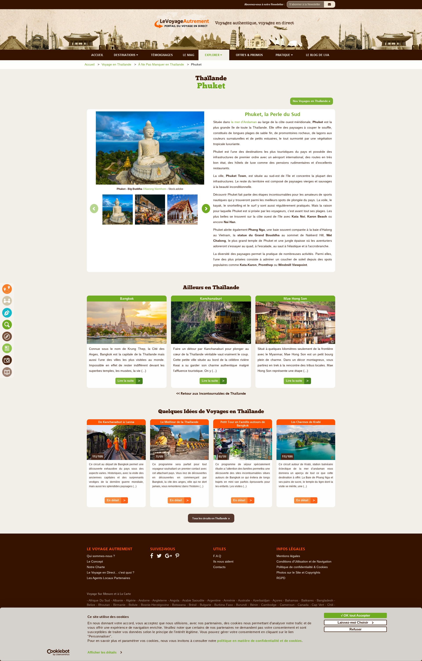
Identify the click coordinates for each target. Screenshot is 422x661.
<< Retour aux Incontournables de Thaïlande (211, 393)
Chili (330, 605)
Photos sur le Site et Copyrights (298, 572)
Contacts (219, 567)
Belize (91, 605)
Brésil (192, 605)
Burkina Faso (223, 605)
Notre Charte (96, 567)
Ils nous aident (223, 561)
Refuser (355, 629)
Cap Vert (318, 605)
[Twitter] (160, 556)
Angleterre (159, 600)
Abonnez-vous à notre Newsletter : (265, 4)
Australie (244, 600)
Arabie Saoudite (193, 600)
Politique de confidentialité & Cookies (302, 567)
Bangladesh (325, 600)
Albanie (118, 600)
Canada (303, 605)
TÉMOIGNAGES (162, 55)
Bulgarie (205, 605)
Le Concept (95, 561)
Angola (174, 600)
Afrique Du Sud (99, 600)
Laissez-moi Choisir (353, 622)
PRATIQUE (283, 55)
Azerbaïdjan (261, 600)
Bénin (254, 605)
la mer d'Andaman (244, 122)
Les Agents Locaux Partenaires (108, 578)
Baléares (307, 600)
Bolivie (133, 605)
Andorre (144, 600)
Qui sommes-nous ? (101, 556)
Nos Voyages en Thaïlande (311, 101)
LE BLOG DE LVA (317, 55)
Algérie (131, 600)
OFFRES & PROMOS (249, 55)
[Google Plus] (169, 556)
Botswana (179, 605)
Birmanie (119, 605)
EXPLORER (212, 55)
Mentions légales (288, 556)
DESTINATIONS (125, 55)
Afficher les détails (101, 652)
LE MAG (188, 55)
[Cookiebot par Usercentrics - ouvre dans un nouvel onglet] (58, 652)
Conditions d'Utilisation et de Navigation (303, 561)
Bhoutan (104, 605)
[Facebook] (152, 556)
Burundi (241, 605)
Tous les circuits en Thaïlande (211, 518)
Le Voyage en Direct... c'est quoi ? (110, 572)
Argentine (214, 600)
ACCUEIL (97, 55)
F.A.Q (217, 556)
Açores (277, 600)
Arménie (229, 600)
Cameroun (287, 605)
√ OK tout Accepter (355, 615)
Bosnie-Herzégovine (155, 605)
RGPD (280, 578)
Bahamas (291, 600)
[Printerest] (177, 556)
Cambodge (268, 605)
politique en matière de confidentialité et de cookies (259, 641)
